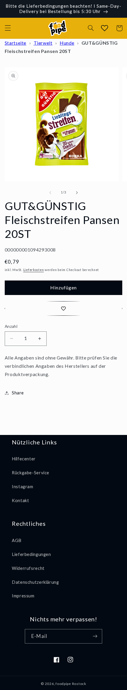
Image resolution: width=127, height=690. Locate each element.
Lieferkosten (33, 270)
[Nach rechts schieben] (76, 192)
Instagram (22, 486)
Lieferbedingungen (31, 554)
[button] (7, 28)
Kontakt (20, 500)
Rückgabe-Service (30, 472)
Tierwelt (43, 43)
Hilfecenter (24, 458)
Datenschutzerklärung (35, 582)
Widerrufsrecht (28, 568)
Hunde (67, 43)
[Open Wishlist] (104, 28)
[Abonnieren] (95, 636)
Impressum (23, 595)
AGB (17, 540)
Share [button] (18, 392)
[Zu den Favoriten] (64, 308)
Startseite (15, 43)
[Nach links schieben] (50, 192)
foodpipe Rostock (71, 684)
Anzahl (11, 326)
